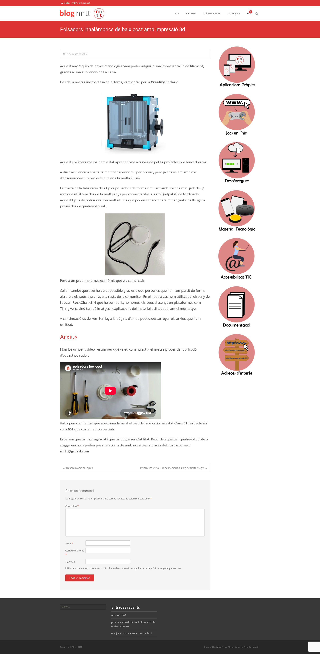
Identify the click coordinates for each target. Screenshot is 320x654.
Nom (69, 543)
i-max (238, 647)
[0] (247, 13)
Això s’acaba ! (118, 615)
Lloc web (70, 561)
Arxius (69, 337)
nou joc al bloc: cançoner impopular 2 (131, 633)
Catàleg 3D (234, 13)
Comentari (72, 506)
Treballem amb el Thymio (78, 467)
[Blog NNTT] (79, 12)
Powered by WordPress (215, 647)
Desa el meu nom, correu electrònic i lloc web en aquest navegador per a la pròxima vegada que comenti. (125, 568)
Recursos (191, 13)
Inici (176, 13)
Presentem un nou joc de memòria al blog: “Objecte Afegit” (173, 467)
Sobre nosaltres (211, 13)
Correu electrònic (74, 552)
